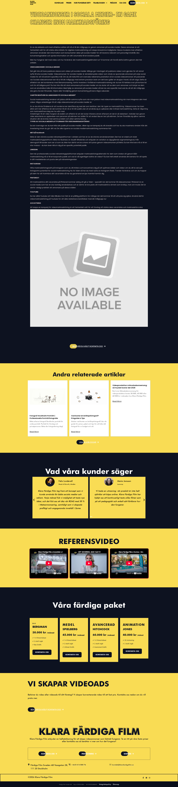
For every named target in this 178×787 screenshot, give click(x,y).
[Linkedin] (146, 777)
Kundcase (59, 3)
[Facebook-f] (143, 777)
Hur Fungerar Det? (82, 3)
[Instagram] (149, 777)
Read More (34, 432)
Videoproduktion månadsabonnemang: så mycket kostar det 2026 (129, 386)
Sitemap (116, 784)
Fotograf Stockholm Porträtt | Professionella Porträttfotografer (44, 417)
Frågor (113, 3)
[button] (89, 346)
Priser (68, 3)
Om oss (122, 3)
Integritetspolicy (105, 784)
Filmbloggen (99, 3)
